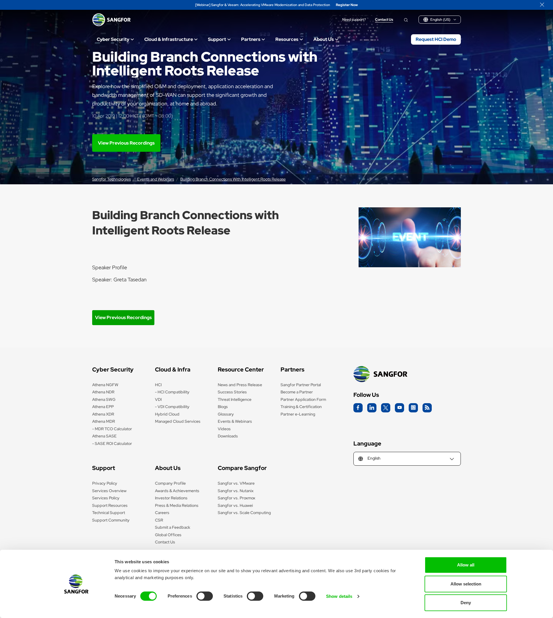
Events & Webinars (235, 421)
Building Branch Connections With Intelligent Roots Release (233, 179)
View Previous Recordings (126, 143)
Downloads (228, 436)
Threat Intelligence (234, 399)
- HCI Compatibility (172, 392)
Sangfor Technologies (111, 179)
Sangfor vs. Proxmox (236, 498)
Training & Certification (301, 406)
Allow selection (465, 583)
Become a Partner (297, 392)
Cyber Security (113, 39)
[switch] (204, 596)
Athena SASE (104, 436)
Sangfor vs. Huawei (235, 505)
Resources (286, 39)
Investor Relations (171, 498)
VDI (158, 399)
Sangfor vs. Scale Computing (244, 512)
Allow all (465, 564)
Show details (339, 596)
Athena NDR (103, 392)
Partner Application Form (303, 399)
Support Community (111, 520)
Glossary (226, 414)
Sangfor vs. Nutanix (235, 490)
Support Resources (110, 505)
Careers (162, 512)
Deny (466, 602)
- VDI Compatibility (172, 406)
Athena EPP (103, 406)
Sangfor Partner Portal (301, 384)
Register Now (347, 5)
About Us (323, 39)
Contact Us (384, 20)
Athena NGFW (105, 384)
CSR (159, 520)
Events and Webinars (155, 179)
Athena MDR (103, 421)
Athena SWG (103, 399)
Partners (250, 39)
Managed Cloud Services (177, 421)
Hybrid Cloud (167, 414)
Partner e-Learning (298, 414)
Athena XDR (103, 414)
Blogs (223, 406)
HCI (158, 384)
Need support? (354, 20)
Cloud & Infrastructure (168, 39)
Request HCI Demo (436, 39)
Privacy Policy (104, 483)
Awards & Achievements (177, 490)
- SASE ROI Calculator (112, 443)
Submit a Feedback (172, 527)
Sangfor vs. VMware (236, 483)
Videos (224, 428)
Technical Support (108, 512)
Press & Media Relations (176, 505)
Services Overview (109, 490)
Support (217, 39)
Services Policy (106, 498)
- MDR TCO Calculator (112, 428)
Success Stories (232, 392)
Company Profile (170, 483)
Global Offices (168, 534)
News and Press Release (240, 384)
